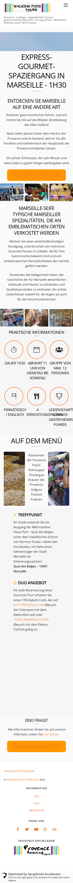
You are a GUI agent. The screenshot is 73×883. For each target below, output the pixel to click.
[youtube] (36, 829)
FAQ (36, 796)
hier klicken (51, 734)
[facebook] (18, 829)
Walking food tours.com (22, 779)
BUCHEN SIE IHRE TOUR (36, 175)
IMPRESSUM (36, 810)
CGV (36, 803)
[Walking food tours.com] (27, 11)
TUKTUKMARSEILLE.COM (31, 620)
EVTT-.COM (28, 605)
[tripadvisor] (54, 829)
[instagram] (45, 829)
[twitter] (27, 829)
